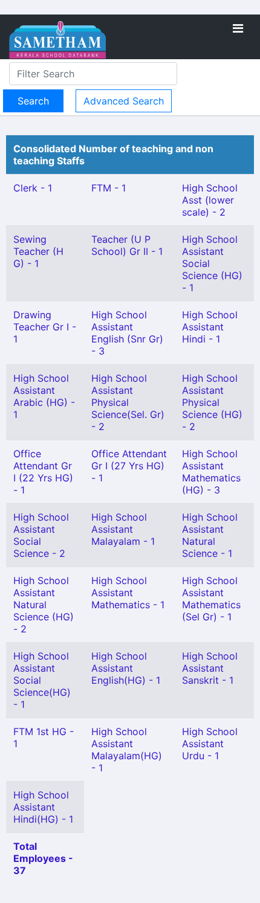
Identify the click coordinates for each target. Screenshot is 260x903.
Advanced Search (123, 101)
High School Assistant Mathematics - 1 (127, 592)
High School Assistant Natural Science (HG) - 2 (43, 604)
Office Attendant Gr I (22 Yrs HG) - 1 (43, 472)
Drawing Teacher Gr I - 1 (44, 327)
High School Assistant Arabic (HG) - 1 (44, 396)
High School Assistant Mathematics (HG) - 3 (211, 472)
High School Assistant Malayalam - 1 (123, 529)
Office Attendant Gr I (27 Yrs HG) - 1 (129, 466)
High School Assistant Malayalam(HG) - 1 (126, 749)
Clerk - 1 (32, 188)
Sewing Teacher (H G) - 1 (38, 251)
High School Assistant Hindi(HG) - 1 (43, 807)
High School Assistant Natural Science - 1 (210, 535)
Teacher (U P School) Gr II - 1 (127, 245)
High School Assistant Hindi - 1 (210, 327)
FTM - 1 (108, 188)
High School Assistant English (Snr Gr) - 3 (127, 333)
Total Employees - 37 (43, 858)
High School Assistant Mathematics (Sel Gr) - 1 (211, 598)
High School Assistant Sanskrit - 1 (210, 668)
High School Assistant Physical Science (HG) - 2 (212, 402)
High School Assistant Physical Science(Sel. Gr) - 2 (127, 402)
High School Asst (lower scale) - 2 (210, 200)
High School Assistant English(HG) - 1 (125, 668)
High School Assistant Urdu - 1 (210, 743)
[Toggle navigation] (238, 28)
